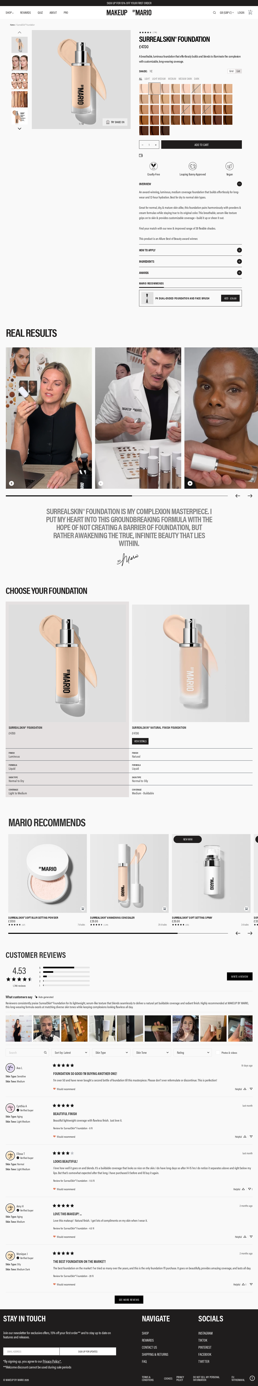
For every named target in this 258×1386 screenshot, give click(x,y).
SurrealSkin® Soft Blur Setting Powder (33, 917)
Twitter (203, 1361)
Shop (145, 1333)
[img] (44, 996)
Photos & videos (229, 1053)
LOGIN (241, 12)
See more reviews (129, 1300)
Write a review (239, 976)
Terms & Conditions (148, 1378)
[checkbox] (233, 1052)
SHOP (9, 12)
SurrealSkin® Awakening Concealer (112, 917)
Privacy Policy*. (52, 1361)
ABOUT (53, 12)
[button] (82, 908)
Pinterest (204, 1347)
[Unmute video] (18, 483)
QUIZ (40, 12)
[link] (148, 32)
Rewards (148, 1340)
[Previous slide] (237, 495)
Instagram (205, 1333)
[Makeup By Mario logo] (129, 12)
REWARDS (25, 12)
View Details (140, 741)
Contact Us (149, 1347)
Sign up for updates (88, 1351)
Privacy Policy (180, 1378)
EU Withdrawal (238, 1378)
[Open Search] (214, 12)
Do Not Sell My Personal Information (206, 1378)
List (238, 71)
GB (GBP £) (226, 12)
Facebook (204, 1354)
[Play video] (100, 483)
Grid (231, 71)
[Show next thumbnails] (19, 129)
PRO (66, 12)
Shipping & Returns (155, 1354)
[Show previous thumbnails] (19, 32)
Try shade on (117, 122)
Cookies (168, 1378)
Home (12, 24)
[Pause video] (11, 483)
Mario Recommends (151, 283)
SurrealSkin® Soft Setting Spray (192, 917)
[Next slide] (250, 495)
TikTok (202, 1340)
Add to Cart (202, 144)
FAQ (144, 1361)
